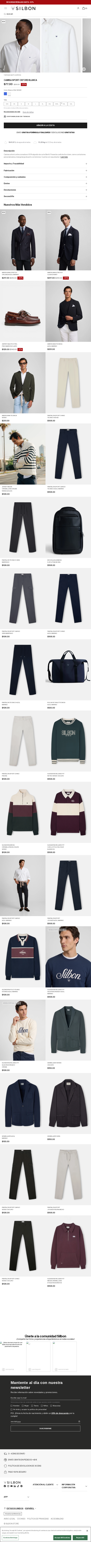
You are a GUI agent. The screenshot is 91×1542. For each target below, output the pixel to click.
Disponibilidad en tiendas (18, 116)
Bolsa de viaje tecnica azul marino (56, 703)
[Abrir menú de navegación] (5, 8)
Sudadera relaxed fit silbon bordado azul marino (56, 991)
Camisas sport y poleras (12, 75)
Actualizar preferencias (13, 1514)
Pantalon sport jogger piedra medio (55, 1208)
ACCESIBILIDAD (57, 1519)
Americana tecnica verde (9, 416)
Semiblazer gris (53, 1136)
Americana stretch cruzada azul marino (10, 273)
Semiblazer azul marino (8, 1137)
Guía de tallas (28, 112)
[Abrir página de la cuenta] (78, 8)
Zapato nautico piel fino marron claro (9, 345)
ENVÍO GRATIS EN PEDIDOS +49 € (22, 1460)
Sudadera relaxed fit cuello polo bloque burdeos (55, 847)
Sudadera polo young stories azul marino (11, 990)
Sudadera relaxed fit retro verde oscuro (55, 774)
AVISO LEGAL (9, 1519)
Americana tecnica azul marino (54, 345)
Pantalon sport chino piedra (10, 774)
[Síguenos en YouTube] (11, 1486)
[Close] (87, 1530)
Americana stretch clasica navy (55, 273)
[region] (45, 1534)
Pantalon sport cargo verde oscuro (11, 1208)
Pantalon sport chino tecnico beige (56, 416)
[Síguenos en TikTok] (18, 1486)
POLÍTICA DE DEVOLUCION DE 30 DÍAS (24, 1466)
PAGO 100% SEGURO (17, 1472)
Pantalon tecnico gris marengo (11, 561)
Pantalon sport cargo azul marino (11, 919)
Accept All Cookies (62, 1537)
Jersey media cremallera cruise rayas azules (9, 489)
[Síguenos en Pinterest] (21, 1486)
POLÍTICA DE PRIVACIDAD (38, 1519)
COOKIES (21, 1519)
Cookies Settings (10, 1537)
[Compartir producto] (84, 69)
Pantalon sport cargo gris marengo (11, 632)
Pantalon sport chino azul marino (56, 632)
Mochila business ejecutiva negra (54, 561)
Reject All (80, 1537)
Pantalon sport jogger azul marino (55, 919)
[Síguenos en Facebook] (5, 1486)
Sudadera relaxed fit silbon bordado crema (10, 1065)
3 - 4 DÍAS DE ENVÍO (16, 1454)
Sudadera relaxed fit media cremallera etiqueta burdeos (55, 1281)
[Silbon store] (23, 8)
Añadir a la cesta (45, 125)
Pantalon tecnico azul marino (11, 703)
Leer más (64, 157)
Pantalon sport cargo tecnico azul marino (56, 487)
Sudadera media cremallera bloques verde (10, 847)
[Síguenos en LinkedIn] (15, 1486)
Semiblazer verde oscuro (54, 1064)
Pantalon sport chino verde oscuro (10, 1279)
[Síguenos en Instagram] (8, 1486)
